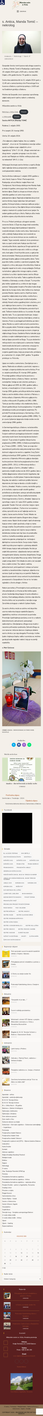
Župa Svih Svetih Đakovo (12, 940)
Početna (5, 1174)
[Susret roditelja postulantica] (6, 1011)
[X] (26, 1361)
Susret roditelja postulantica (20, 1010)
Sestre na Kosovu (32, 1407)
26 (21, 1260)
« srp (4, 1268)
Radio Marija (8, 908)
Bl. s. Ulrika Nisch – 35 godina (12, 1105)
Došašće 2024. (34, 860)
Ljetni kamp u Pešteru (18, 1048)
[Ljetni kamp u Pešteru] (6, 1049)
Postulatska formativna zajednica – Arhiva (16, 1179)
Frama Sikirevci (33, 864)
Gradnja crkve (7, 1188)
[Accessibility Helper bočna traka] (2, 2)
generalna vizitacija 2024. (13, 871)
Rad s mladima (21, 908)
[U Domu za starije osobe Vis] (6, 974)
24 (10, 1260)
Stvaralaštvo (6, 1207)
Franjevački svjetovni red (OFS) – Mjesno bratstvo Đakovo (21, 1141)
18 (16, 1256)
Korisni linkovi (21, 1367)
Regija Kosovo (7, 1193)
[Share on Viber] (24, 745)
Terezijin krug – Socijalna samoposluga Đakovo (17, 1212)
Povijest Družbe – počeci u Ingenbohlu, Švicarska (18, 1185)
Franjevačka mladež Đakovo (11, 1133)
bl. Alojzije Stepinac (11, 853)
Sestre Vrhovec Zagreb (26, 929)
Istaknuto (7, 56)
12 (21, 1253)
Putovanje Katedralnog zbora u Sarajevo (25, 984)
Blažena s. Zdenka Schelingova (12, 1108)
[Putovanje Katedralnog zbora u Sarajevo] (6, 985)
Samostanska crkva (8, 1196)
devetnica (27, 857)
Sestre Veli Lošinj (32, 925)
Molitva (4, 1160)
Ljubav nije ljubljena (11, 893)
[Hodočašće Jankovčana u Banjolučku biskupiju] (7, 1325)
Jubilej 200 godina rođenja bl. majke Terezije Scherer (20, 879)
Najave (4, 1163)
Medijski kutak (7, 1157)
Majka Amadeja (27, 893)
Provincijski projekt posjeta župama (17, 904)
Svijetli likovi (6, 1209)
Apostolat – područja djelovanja (12, 1097)
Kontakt (4, 1149)
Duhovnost (16, 1409)
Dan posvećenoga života (12, 857)
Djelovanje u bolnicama (9, 1111)
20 (27, 1256)
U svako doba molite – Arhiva (11, 1218)
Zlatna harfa (33, 936)
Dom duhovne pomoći (9, 1116)
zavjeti (23, 936)
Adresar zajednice (8, 1152)
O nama (5, 1168)
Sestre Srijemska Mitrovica (13, 918)
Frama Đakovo (9, 867)
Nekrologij (17, 56)
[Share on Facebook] (19, 745)
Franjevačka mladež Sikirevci (12, 1138)
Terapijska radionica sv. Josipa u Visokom (25, 1070)
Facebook (8, 810)
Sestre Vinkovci (9, 929)
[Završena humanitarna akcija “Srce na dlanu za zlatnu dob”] (6, 1081)
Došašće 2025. (8, 864)
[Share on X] (14, 745)
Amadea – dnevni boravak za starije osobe (21, 783)
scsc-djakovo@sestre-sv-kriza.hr (24, 1356)
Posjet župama (29, 897)
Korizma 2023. (19, 883)
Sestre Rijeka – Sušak (9, 1198)
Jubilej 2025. (8, 883)
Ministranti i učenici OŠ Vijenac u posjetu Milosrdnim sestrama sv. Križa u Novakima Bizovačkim (25, 1022)
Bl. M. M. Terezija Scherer (10, 1103)
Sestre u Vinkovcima (9, 1201)
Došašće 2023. (21, 860)
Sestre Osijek (8, 915)
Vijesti (26, 56)
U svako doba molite (9, 1215)
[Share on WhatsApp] (29, 745)
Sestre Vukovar (9, 932)
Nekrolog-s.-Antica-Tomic (10, 112)
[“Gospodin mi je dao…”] (6, 1000)
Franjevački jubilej (24, 867)
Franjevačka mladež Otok (10, 1135)
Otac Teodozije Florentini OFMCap (13, 1171)
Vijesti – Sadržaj (7, 1223)
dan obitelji (25, 853)
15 (38, 1253)
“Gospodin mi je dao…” (19, 1000)
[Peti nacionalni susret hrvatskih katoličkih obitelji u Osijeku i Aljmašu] (6, 953)
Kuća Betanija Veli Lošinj (12, 890)
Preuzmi (23, 112)
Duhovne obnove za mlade (11, 1122)
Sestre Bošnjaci (9, 911)
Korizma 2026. (8, 886)
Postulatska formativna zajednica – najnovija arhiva (19, 1182)
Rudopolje (5, 732)
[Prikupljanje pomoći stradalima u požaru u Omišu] (6, 964)
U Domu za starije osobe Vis (21, 974)
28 (32, 1260)
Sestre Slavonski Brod (24, 915)
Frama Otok (20, 864)
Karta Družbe (6, 1146)
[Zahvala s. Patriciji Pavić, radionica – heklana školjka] (6, 1060)
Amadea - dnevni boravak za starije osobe (20, 730)
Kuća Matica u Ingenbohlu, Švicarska (21, 1392)
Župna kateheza (7, 1226)
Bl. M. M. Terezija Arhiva (10, 1100)
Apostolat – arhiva (8, 1094)
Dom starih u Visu (8, 1119)
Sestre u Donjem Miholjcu (13, 925)
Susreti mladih (23, 932)
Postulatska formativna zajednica (13, 1177)
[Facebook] (17, 1361)
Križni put (19, 886)
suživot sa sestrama (11, 936)
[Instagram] (22, 1361)
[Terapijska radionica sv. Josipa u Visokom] (6, 1071)
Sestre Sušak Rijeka (11, 922)
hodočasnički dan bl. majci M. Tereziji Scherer (20, 874)
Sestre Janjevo (24, 911)
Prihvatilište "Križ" (10, 900)
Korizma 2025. (32, 883)
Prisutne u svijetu (7, 1190)
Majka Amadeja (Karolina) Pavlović (13, 1155)
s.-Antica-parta (6, 117)
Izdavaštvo (5, 1144)
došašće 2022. (8, 860)
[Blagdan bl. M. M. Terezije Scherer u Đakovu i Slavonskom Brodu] (6, 1034)
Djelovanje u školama (9, 1114)
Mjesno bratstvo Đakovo (12, 897)
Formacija (5, 1130)
